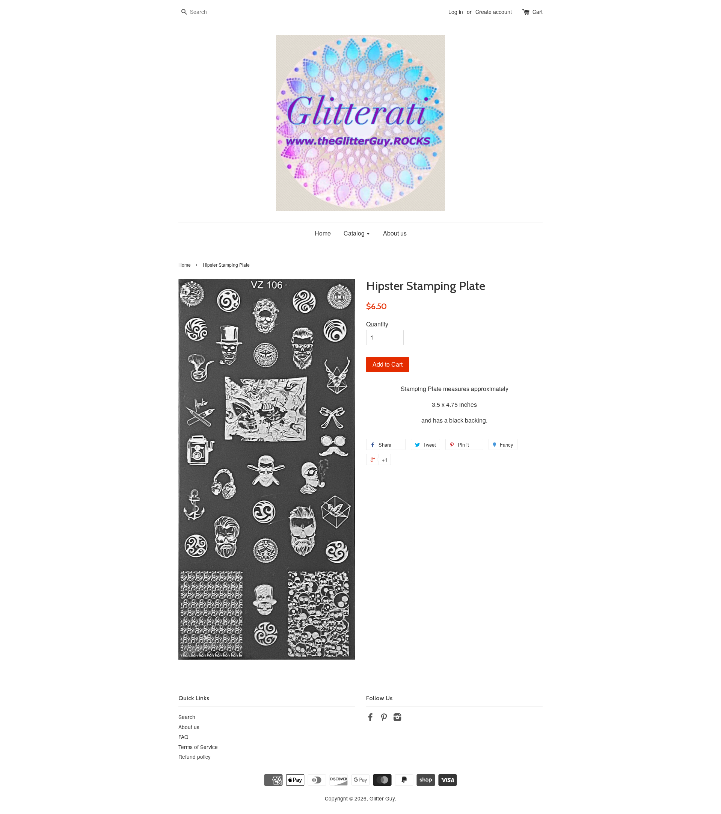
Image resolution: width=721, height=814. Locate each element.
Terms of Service (198, 747)
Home (323, 233)
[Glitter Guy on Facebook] (370, 718)
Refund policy (194, 756)
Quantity (377, 324)
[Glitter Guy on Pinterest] (384, 718)
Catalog (355, 233)
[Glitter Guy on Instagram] (397, 718)
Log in (455, 11)
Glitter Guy (382, 798)
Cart (537, 11)
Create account (493, 11)
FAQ (183, 736)
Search (186, 716)
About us (395, 233)
